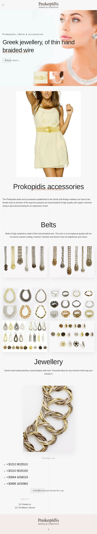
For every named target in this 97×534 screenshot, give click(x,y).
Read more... (13, 60)
